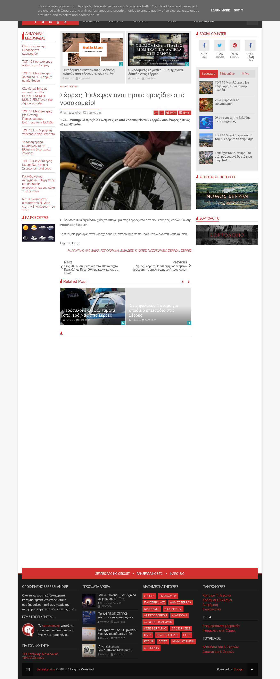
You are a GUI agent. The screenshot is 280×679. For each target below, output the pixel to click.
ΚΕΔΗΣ (148, 641)
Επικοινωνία (212, 609)
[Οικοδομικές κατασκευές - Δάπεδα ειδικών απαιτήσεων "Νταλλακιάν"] (93, 49)
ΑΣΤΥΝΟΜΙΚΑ (109, 250)
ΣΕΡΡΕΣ (186, 250)
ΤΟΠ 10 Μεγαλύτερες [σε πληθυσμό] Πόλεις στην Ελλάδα (232, 86)
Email (186, 112)
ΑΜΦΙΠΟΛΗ (179, 615)
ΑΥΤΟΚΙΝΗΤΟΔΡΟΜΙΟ (158, 622)
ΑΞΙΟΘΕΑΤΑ (151, 648)
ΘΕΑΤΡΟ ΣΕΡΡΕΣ (167, 635)
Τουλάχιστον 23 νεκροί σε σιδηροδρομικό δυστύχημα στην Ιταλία (233, 156)
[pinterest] (50, 22)
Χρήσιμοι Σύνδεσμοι (217, 600)
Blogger (238, 669)
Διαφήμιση (210, 605)
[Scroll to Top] (252, 669)
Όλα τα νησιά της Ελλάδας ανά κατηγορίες (232, 119)
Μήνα (245, 74)
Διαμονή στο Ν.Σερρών (218, 651)
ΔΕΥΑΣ (162, 641)
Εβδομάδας (227, 74)
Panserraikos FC (150, 574)
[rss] (65, 22)
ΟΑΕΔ (147, 635)
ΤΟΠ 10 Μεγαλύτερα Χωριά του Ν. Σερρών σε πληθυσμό (234, 137)
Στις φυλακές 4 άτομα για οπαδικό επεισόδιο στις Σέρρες (153, 310)
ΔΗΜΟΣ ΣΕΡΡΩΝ (180, 602)
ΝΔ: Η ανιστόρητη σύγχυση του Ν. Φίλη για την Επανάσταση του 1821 (38, 204)
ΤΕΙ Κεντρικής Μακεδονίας (40, 654)
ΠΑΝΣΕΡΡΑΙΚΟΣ (154, 602)
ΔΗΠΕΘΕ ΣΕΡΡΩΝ (155, 615)
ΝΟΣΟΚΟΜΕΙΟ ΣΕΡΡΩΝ (163, 250)
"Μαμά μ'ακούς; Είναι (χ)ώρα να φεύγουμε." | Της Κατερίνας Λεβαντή (117, 598)
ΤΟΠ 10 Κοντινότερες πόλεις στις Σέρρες (37, 63)
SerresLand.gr (45, 669)
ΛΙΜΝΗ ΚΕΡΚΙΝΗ (183, 641)
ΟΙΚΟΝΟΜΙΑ (151, 608)
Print (173, 112)
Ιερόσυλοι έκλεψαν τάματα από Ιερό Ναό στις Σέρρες (89, 313)
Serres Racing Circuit (112, 574)
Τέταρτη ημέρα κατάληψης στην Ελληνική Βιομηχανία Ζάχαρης (36, 147)
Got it (238, 10)
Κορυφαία (208, 74)
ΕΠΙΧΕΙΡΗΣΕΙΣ (181, 628)
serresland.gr (51, 625)
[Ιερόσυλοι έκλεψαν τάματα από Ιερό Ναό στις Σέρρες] (92, 306)
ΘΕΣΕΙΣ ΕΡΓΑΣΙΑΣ (155, 628)
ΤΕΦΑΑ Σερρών (33, 657)
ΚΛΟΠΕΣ (140, 250)
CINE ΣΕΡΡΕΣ (173, 608)
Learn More (220, 10)
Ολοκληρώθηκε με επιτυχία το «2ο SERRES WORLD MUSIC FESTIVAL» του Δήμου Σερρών (37, 96)
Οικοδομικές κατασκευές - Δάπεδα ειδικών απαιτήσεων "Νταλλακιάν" (89, 72)
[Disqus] (125, 394)
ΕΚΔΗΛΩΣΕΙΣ (167, 596)
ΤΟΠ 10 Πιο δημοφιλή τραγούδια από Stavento (38, 132)
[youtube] (58, 22)
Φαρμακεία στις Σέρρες (219, 630)
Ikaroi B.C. (177, 574)
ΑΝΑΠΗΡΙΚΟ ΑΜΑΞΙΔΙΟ (83, 250)
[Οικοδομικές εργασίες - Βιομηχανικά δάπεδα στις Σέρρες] (158, 49)
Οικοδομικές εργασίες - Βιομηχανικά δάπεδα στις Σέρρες (155, 72)
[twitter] (43, 22)
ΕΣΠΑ (186, 635)
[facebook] (35, 22)
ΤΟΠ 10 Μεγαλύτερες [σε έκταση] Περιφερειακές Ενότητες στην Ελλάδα (37, 117)
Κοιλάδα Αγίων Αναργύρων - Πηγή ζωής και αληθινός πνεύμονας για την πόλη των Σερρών (38, 184)
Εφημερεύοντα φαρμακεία (221, 626)
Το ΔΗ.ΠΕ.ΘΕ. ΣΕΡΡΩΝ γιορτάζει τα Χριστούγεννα (116, 615)
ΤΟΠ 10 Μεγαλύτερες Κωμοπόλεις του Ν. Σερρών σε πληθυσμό (37, 164)
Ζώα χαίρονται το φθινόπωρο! (227, 102)
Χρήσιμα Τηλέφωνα (217, 595)
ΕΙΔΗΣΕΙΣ (126, 250)
